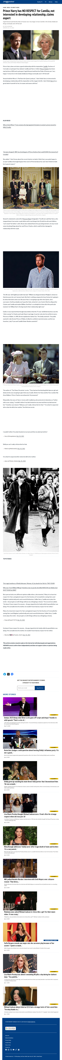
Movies (50, 2)
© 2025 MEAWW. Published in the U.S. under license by (16, 1021)
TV (45, 2)
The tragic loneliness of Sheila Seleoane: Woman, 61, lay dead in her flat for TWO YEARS (29, 583)
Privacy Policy (8, 1040)
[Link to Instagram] (8, 1049)
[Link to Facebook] (6, 1049)
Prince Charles (44, 69)
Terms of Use (8, 1045)
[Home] (8, 2)
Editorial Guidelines (9, 1037)
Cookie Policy (8, 1042)
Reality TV (39, 2)
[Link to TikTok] (16, 1050)
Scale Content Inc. (31, 1021)
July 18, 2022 (20, 436)
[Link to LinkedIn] (19, 1050)
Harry (52, 81)
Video (56, 2)
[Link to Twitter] (11, 1049)
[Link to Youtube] (13, 1049)
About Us (7, 1035)
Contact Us (7, 1047)
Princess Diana (26, 219)
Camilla (45, 66)
